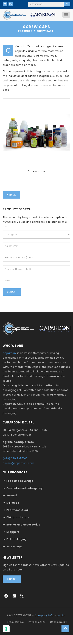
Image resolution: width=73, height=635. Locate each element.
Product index (15, 622)
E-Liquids (12, 503)
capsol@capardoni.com (18, 463)
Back (12, 195)
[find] (67, 4)
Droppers (12, 532)
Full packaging (16, 539)
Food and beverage (19, 481)
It (4, 4)
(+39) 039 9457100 (15, 458)
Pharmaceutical (17, 510)
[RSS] (22, 596)
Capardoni (9, 353)
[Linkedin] (14, 596)
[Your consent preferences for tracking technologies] (6, 628)
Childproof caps (17, 517)
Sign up (11, 579)
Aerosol (11, 495)
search (11, 292)
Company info (44, 615)
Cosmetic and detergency (24, 488)
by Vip (61, 615)
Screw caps (14, 546)
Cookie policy (58, 622)
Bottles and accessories (23, 524)
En (10, 4)
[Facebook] (6, 596)
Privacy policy (37, 622)
